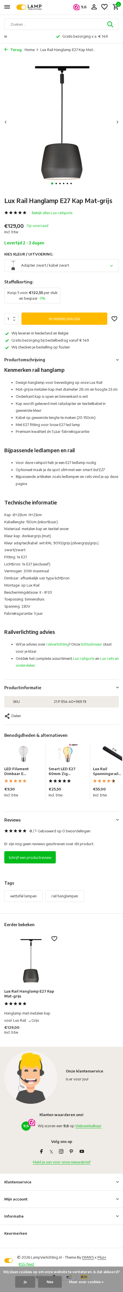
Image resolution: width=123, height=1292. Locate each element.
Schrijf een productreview (30, 857)
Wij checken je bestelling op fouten (40, 347)
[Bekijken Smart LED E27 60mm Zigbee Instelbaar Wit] (68, 755)
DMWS (88, 1257)
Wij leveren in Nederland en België (39, 333)
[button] (52, 183)
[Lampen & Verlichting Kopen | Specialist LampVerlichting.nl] (30, 7)
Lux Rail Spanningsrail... (107, 771)
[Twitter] (51, 1151)
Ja (25, 1282)
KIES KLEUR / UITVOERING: (28, 254)
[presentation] (5, 122)
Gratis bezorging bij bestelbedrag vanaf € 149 (50, 340)
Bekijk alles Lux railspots (52, 212)
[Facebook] (41, 1151)
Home (30, 49)
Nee (50, 1282)
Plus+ (102, 1257)
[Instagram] (61, 1151)
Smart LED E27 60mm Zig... (62, 771)
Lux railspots (83, 658)
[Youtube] (82, 1151)
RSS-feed (26, 1264)
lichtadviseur (91, 644)
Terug (15, 49)
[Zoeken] (110, 24)
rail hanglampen (64, 896)
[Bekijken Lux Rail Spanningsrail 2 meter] (112, 755)
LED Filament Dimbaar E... (16, 771)
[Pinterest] (71, 1151)
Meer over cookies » (86, 1282)
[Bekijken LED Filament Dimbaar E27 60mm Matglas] (23, 755)
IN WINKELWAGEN (64, 319)
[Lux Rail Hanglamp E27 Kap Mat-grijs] (30, 961)
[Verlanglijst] (104, 7)
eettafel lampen (23, 896)
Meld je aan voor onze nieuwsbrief (61, 1162)
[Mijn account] (94, 7)
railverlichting (57, 644)
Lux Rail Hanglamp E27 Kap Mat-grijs (29, 993)
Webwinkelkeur (88, 1125)
